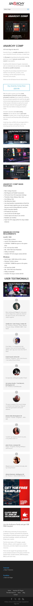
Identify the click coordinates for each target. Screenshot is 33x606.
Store (19, 592)
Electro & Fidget (8, 577)
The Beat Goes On (11, 592)
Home (9, 590)
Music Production (8, 570)
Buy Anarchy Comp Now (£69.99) (16, 87)
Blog (24, 592)
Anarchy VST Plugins (18, 590)
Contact (16, 594)
